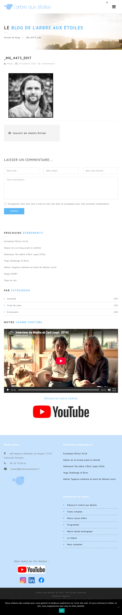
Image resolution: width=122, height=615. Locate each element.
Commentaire (48, 63)
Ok (61, 610)
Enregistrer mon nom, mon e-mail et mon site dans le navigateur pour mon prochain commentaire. (59, 203)
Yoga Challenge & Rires (16, 260)
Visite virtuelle (74, 511)
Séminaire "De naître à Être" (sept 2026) (24, 254)
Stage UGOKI (10, 273)
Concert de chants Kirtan (29, 133)
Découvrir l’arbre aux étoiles (82, 505)
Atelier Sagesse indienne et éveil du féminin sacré (30, 267)
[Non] (118, 607)
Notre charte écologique (80, 531)
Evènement (12, 312)
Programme (73, 524)
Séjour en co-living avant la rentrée (22, 248)
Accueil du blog (12, 37)
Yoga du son (10, 280)
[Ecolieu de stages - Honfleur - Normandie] (27, 6)
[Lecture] (7, 389)
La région (72, 538)
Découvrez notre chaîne (61, 398)
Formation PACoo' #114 (16, 241)
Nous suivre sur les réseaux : (31, 561)
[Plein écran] (114, 389)
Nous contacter (75, 544)
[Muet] (109, 389)
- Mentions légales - (61, 596)
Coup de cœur (14, 305)
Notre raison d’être (77, 518)
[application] (61, 361)
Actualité (11, 298)
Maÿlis (10, 63)
